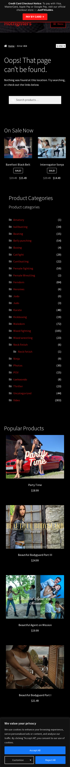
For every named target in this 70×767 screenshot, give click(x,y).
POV (15, 372)
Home (11, 46)
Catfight (18, 254)
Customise (18, 760)
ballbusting (20, 227)
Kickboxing (20, 317)
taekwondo (20, 379)
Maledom (19, 324)
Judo (16, 303)
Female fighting (23, 268)
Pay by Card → (35, 16)
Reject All (50, 760)
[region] (35, 742)
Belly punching (22, 240)
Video (16, 400)
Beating (18, 234)
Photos (17, 365)
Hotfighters (17, 23)
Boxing (17, 247)
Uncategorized (22, 393)
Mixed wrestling (23, 338)
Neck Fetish (20, 344)
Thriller (18, 386)
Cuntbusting (21, 261)
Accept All (35, 750)
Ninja (16, 358)
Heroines (18, 289)
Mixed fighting (22, 331)
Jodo (16, 296)
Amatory (18, 220)
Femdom (18, 282)
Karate (17, 310)
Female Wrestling (24, 275)
